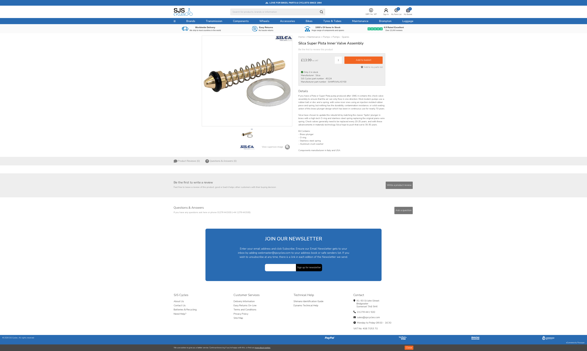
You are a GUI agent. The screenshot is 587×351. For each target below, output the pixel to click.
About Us (179, 301)
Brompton (385, 21)
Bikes (309, 21)
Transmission (214, 21)
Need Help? (180, 314)
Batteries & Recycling (185, 309)
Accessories (287, 21)
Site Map (238, 318)
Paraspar (581, 343)
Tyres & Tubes (332, 21)
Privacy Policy (241, 314)
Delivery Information (244, 301)
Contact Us (180, 305)
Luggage (407, 21)
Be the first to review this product (315, 49)
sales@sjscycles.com (368, 317)
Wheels (264, 21)
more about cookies (262, 347)
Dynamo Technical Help (306, 305)
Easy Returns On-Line (245, 305)
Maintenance (360, 21)
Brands (190, 21)
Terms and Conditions (245, 309)
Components (241, 21)
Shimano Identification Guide (308, 301)
